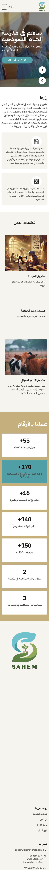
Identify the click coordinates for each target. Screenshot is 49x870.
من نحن (43, 819)
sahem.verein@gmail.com (28, 849)
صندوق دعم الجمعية (33, 310)
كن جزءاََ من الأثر (15, 60)
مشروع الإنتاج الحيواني (33, 380)
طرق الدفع (42, 830)
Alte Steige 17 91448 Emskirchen (33, 859)
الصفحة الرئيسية (40, 814)
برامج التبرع (42, 825)
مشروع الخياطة (36, 276)
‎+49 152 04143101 (33, 867)
